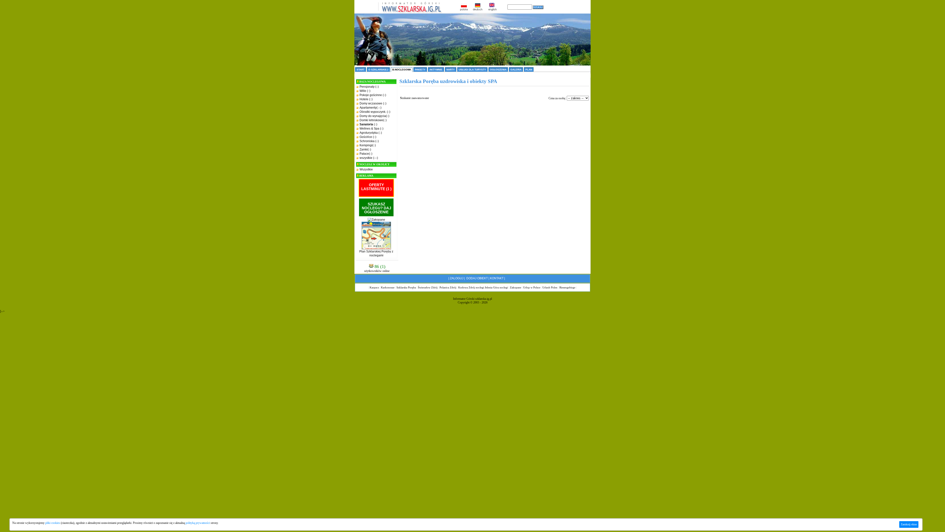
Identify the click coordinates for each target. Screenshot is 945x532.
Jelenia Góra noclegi (496, 287)
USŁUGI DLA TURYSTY (472, 69)
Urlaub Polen (549, 287)
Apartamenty (368, 107)
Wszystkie (366, 169)
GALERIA (515, 69)
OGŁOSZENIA (498, 69)
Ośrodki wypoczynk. (373, 112)
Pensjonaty (367, 86)
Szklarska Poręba (406, 287)
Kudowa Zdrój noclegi (471, 287)
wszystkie (366, 158)
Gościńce (366, 137)
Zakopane (515, 287)
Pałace (364, 153)
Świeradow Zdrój (428, 287)
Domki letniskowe (371, 120)
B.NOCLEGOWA (401, 69)
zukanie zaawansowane (414, 98)
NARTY (450, 69)
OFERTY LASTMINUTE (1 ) (376, 187)
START (360, 69)
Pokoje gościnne (371, 95)
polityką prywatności (198, 523)
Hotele (364, 99)
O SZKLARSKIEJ (378, 69)
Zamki (364, 149)
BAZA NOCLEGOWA (372, 81)
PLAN (528, 69)
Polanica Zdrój (448, 287)
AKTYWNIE (435, 69)
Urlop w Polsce (531, 287)
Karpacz (374, 287)
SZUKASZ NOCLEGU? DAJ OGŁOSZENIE (376, 208)
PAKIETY (420, 69)
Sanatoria (366, 124)
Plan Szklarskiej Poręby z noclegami (376, 253)
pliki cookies (52, 523)
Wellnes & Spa (369, 128)
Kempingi (366, 145)
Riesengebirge (567, 287)
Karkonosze (387, 287)
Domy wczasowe (371, 103)
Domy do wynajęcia (373, 116)
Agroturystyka (369, 132)
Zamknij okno (909, 524)
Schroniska (367, 141)
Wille (363, 91)
